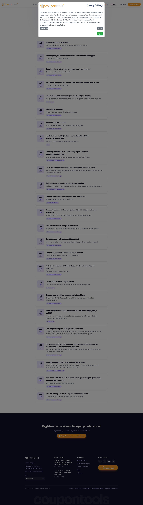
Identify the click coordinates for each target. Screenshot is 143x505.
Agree (100, 34)
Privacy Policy (59, 25)
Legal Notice (44, 28)
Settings (100, 28)
